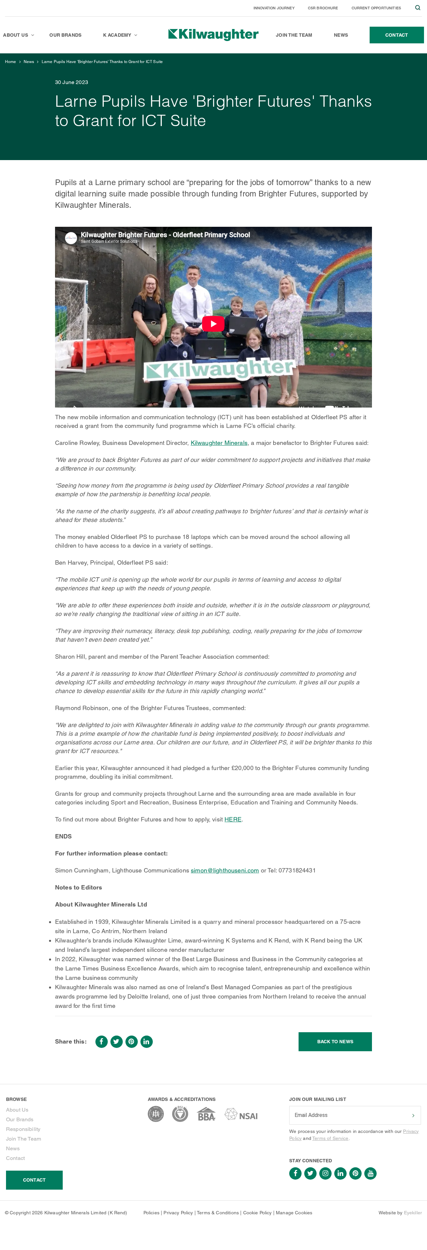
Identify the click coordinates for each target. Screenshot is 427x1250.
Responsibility (23, 1129)
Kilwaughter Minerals (219, 442)
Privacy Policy (178, 1212)
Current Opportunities (376, 8)
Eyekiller (413, 1212)
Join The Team (23, 1139)
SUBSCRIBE (412, 1116)
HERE (233, 819)
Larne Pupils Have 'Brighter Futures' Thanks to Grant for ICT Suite (102, 61)
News (29, 61)
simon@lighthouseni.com (225, 870)
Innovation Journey (274, 8)
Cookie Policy (257, 1212)
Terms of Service (330, 1138)
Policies (151, 1212)
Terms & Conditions (218, 1212)
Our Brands (20, 1119)
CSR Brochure (323, 8)
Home (10, 61)
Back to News (335, 1041)
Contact (15, 1158)
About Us (17, 1110)
